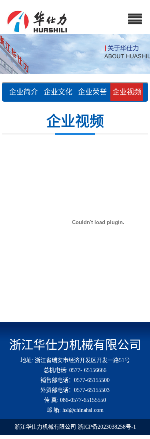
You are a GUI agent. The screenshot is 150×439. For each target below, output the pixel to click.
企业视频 (126, 92)
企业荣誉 (92, 92)
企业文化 (58, 92)
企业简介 (23, 92)
